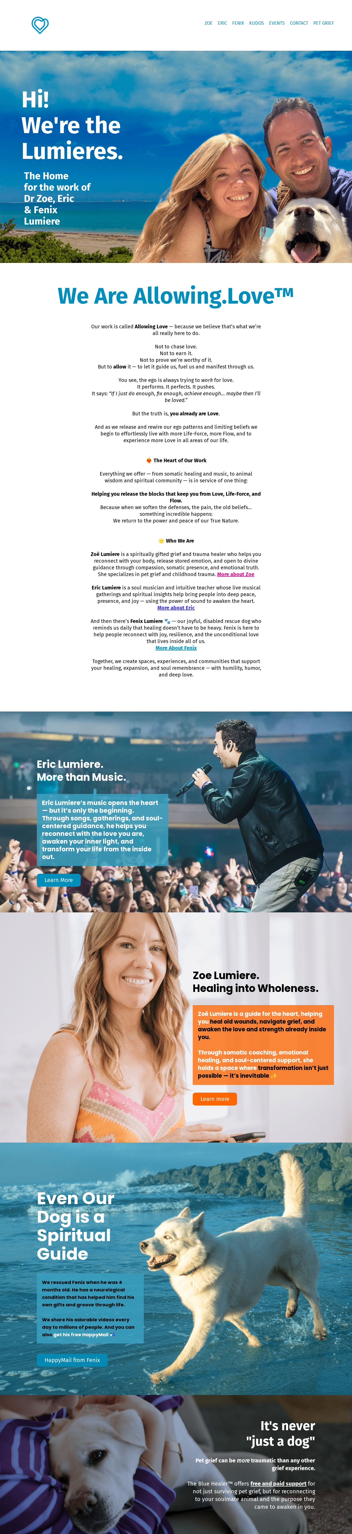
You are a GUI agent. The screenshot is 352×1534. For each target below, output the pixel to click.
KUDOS (256, 23)
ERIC (222, 23)
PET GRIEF (323, 23)
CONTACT (299, 23)
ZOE (209, 23)
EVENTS (277, 23)
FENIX (238, 23)
